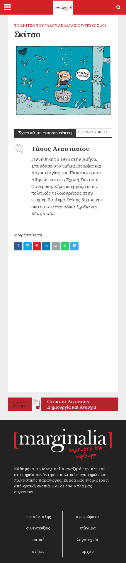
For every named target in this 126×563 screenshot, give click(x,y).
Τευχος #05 (95, 25)
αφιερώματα (87, 516)
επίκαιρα (87, 528)
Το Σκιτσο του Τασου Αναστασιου (48, 25)
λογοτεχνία (87, 539)
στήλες (38, 551)
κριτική (38, 539)
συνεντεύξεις (38, 528)
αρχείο (87, 551)
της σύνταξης (38, 516)
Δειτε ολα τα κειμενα (90, 132)
